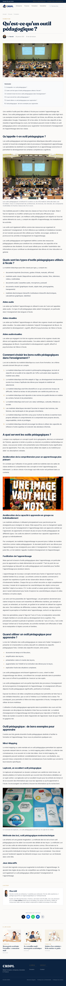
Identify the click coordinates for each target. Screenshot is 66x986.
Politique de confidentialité (44, 979)
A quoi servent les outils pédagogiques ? (17, 97)
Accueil (4, 14)
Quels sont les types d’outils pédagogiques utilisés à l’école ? (23, 90)
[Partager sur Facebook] (28, 917)
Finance (26, 6)
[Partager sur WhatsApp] (33, 917)
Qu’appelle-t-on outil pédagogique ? (16, 87)
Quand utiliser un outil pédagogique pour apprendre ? (21, 100)
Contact (42, 969)
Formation (35, 6)
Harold (11, 36)
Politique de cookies (58, 979)
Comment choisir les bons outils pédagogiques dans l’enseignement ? (26, 94)
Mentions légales (31, 979)
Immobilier (43, 6)
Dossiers (31, 969)
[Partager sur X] (23, 917)
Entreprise (19, 6)
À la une (10, 14)
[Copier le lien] (43, 917)
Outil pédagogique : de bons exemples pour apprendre (22, 103)
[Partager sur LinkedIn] (38, 917)
